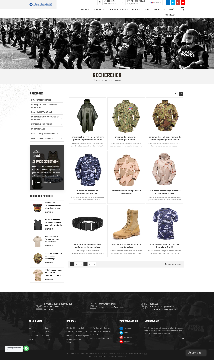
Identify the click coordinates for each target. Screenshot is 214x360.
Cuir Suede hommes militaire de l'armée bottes (126, 245)
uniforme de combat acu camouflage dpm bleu (87, 192)
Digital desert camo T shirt (76, 332)
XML (104, 357)
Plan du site (98, 357)
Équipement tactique (41, 112)
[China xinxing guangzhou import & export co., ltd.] (40, 4)
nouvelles (159, 9)
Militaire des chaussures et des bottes (45, 118)
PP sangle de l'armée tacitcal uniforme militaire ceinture (87, 245)
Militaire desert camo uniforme (74, 340)
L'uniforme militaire (41, 100)
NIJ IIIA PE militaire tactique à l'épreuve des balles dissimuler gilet (54, 222)
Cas (147, 9)
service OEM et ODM (45, 161)
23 (90, 264)
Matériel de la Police (41, 124)
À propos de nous (118, 9)
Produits (99, 9)
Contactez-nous (41, 182)
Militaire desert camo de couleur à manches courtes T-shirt (53, 273)
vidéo (172, 9)
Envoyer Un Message (196, 354)
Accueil (85, 9)
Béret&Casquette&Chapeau (44, 133)
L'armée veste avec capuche (77, 335)
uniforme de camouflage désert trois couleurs (126, 192)
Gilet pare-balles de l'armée (101, 338)
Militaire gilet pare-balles (75, 328)
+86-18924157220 (110, 3)
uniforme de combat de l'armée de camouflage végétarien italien (164, 138)
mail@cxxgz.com (133, 3)
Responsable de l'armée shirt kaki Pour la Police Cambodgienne (52, 239)
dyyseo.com (120, 354)
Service (136, 9)
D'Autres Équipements (42, 138)
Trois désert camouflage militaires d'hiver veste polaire (165, 192)
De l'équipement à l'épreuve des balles (44, 106)
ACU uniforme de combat (100, 328)
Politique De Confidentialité (117, 357)
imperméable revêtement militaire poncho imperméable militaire (88, 138)
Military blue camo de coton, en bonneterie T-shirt (164, 245)
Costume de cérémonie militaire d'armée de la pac (53, 206)
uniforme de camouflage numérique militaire (126, 138)
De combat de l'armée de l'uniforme (100, 333)
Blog (90, 357)
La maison (33, 328)
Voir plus (48, 212)
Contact (170, 15)
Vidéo (47, 335)
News (47, 332)
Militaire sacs (38, 129)
